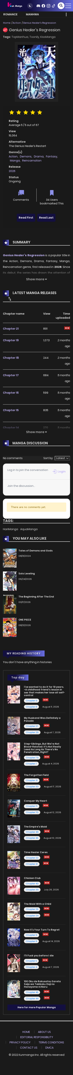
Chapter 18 (11, 358)
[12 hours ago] (45, 934)
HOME (26, 1032)
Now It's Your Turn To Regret (42, 929)
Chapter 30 (32, 786)
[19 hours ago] (47, 857)
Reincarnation (31, 160)
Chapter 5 (31, 960)
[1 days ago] (46, 908)
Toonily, (34, 37)
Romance (10, 14)
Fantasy (51, 156)
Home (7, 22)
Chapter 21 (11, 329)
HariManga (11, 529)
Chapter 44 (32, 998)
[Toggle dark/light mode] (30, 6)
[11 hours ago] (46, 863)
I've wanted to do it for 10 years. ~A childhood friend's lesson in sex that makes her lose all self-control (44, 691)
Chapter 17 (11, 375)
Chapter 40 (32, 883)
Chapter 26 (32, 732)
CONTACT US (28, 1048)
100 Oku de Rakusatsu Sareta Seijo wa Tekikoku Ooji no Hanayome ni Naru (42, 984)
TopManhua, (20, 37)
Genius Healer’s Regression (39, 22)
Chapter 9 (31, 700)
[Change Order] (10, 299)
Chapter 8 (31, 706)
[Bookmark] (52, 193)
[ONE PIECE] (10, 627)
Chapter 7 (31, 763)
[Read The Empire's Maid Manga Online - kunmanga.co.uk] (13, 834)
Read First (26, 218)
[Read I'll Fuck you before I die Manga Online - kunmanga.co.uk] (13, 963)
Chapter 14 (11, 428)
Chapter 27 (32, 726)
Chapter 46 (32, 832)
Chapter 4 (31, 967)
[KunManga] (14, 6)
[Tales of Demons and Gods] (10, 558)
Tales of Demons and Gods (35, 550)
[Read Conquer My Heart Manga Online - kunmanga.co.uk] (13, 808)
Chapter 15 (11, 410)
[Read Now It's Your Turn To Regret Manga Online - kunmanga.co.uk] (13, 937)
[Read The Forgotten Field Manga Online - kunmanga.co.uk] (13, 782)
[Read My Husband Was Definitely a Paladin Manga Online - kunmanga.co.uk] (13, 725)
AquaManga (29, 529)
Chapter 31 (32, 780)
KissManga (47, 37)
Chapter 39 (32, 889)
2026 (12, 171)
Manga (15, 160)
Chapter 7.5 (32, 757)
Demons (26, 156)
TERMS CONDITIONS (51, 1042)
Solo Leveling (26, 573)
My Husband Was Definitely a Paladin (42, 719)
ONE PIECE (24, 619)
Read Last (46, 218)
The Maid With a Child (37, 904)
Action (17, 22)
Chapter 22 (32, 857)
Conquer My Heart (35, 800)
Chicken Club (32, 878)
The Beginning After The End (36, 596)
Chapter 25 (32, 909)
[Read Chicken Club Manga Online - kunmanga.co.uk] (13, 885)
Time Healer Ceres (35, 852)
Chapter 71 (31, 806)
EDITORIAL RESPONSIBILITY (36, 1037)
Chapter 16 (11, 393)
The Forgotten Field (36, 775)
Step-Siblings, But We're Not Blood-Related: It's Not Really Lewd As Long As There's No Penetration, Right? (42, 748)
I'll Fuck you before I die (39, 955)
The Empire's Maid (35, 826)
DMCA (49, 1048)
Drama (39, 156)
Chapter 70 (32, 812)
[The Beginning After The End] (10, 604)
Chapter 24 (32, 915)
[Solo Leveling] (10, 581)
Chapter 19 (11, 340)
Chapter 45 (32, 838)
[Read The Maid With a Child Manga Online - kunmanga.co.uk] (13, 911)
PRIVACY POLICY (20, 1042)
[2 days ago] (46, 805)
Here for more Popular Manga (37, 1007)
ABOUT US (44, 1032)
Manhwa (32, 14)
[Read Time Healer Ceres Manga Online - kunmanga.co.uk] (13, 860)
